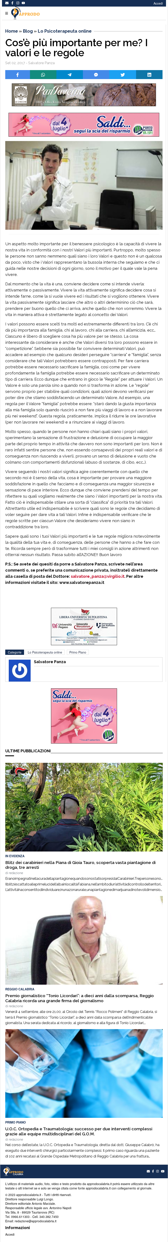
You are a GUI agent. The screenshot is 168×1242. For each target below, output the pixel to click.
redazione (16, 873)
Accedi (158, 3)
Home (11, 31)
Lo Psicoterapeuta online (65, 31)
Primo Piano (77, 652)
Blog (28, 31)
